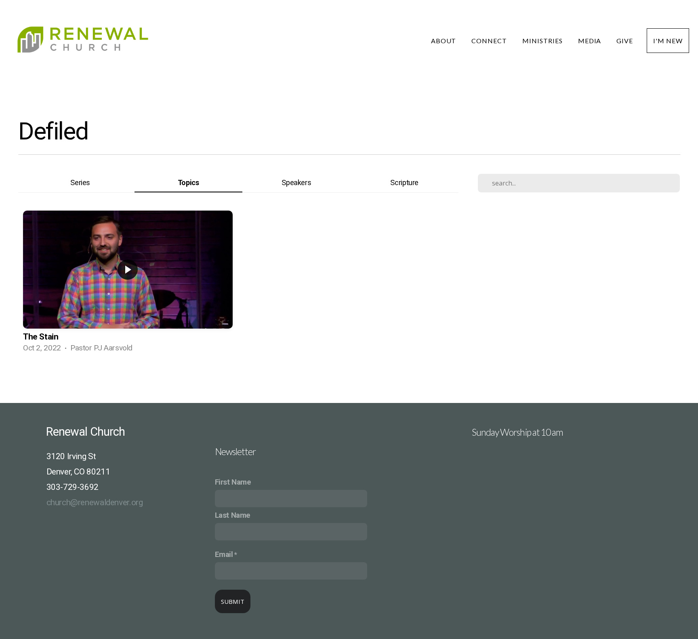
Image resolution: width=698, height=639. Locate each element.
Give (624, 40)
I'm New (668, 40)
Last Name (233, 515)
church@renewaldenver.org (94, 502)
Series (80, 182)
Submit (233, 601)
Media (590, 40)
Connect (490, 40)
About (444, 40)
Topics (188, 182)
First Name (233, 482)
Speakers (296, 182)
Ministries (543, 40)
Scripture (404, 182)
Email (224, 554)
